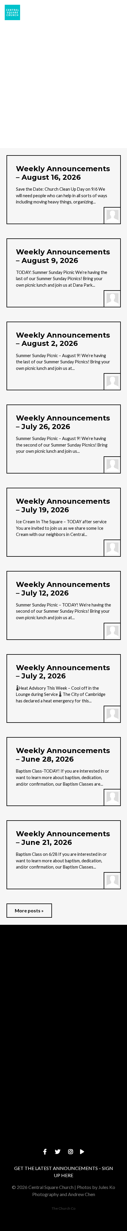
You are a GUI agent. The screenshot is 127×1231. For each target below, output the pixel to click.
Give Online (63, 1141)
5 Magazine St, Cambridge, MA (63, 1091)
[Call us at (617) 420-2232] (63, 1007)
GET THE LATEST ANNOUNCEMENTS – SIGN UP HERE (63, 1171)
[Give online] (63, 1108)
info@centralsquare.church (63, 990)
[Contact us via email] (63, 957)
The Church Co (63, 1208)
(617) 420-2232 (63, 1041)
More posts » (29, 910)
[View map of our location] (63, 1058)
